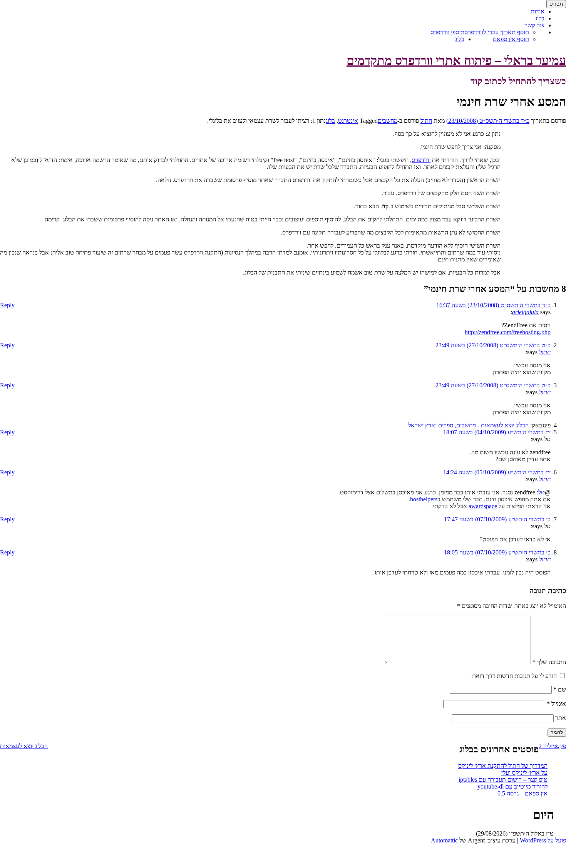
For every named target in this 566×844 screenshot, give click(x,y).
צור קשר (534, 25)
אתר (560, 718)
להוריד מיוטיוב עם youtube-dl (512, 786)
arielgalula (525, 312)
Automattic (444, 840)
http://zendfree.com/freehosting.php (508, 332)
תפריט (556, 4)
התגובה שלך (549, 662)
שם (559, 689)
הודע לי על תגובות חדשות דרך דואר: (514, 676)
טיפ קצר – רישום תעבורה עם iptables (503, 779)
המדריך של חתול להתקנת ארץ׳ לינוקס (503, 765)
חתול (426, 120)
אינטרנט (348, 120)
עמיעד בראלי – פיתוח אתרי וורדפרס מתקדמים (456, 60)
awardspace (483, 506)
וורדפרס (421, 160)
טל (541, 492)
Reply (7, 305)
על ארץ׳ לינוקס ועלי (524, 772)
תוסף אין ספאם (511, 39)
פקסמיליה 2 (552, 746)
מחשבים (387, 120)
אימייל (556, 703)
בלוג (459, 39)
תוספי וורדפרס (447, 32)
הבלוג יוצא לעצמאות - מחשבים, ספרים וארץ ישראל (468, 425)
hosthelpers (423, 499)
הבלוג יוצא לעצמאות (24, 746)
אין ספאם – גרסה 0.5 (522, 793)
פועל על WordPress (543, 840)
